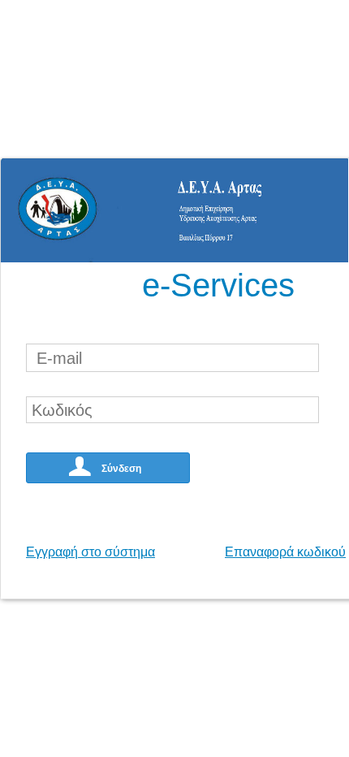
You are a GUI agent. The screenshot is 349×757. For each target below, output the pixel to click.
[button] (108, 467)
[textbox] (172, 357)
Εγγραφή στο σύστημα (90, 552)
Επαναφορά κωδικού (285, 552)
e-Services (218, 285)
